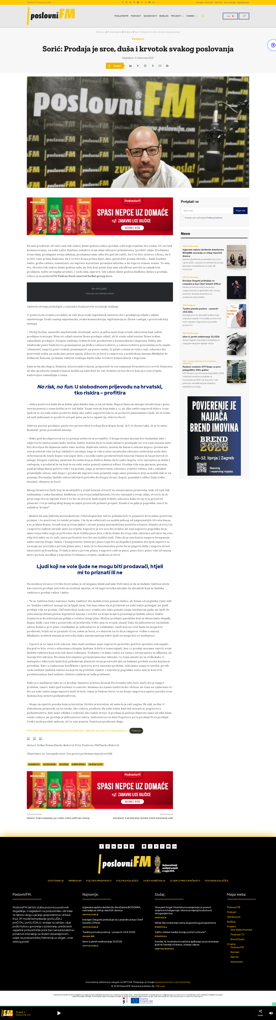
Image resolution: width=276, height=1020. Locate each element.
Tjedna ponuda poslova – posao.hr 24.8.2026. (109, 932)
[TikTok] (142, 2)
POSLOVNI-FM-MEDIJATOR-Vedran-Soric (77, 730)
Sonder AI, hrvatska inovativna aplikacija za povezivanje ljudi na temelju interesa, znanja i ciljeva (187, 943)
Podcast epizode (114, 32)
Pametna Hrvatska (164, 949)
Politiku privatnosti (214, 218)
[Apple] (132, 846)
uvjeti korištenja (182, 982)
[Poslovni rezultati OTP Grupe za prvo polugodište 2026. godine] (236, 371)
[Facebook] (123, 2)
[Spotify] (138, 2)
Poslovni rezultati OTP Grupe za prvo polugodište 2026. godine (202, 368)
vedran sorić (96, 764)
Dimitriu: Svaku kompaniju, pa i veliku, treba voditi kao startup (58, 818)
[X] (152, 66)
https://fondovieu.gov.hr (177, 996)
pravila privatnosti (164, 982)
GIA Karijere (189, 305)
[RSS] (134, 2)
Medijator (128, 32)
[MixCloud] (174, 846)
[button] (202, 15)
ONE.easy (160, 986)
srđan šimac (78, 764)
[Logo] (138, 864)
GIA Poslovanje (190, 246)
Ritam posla (161, 927)
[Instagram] (126, 2)
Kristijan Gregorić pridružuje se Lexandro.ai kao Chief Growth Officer (112, 921)
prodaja (64, 764)
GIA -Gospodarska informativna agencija (199, 362)
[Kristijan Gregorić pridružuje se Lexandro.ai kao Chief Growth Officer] (236, 287)
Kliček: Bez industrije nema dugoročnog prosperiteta (185, 922)
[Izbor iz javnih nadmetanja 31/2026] (236, 343)
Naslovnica (100, 32)
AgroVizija (160, 917)
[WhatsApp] (146, 2)
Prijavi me (240, 210)
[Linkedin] (130, 2)
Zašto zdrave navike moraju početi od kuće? (180, 932)
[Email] (160, 66)
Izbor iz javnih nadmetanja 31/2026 (201, 336)
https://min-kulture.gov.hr (194, 996)
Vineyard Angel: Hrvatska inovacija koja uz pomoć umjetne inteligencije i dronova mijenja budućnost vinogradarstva (183, 910)
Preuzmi (136, 730)
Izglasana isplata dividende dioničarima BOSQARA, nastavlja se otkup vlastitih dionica (203, 252)
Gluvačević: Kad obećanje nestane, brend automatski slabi (143, 818)
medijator (34, 764)
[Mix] (153, 2)
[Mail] (120, 846)
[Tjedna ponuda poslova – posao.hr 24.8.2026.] (236, 315)
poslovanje (49, 764)
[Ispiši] (167, 66)
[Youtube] (149, 2)
